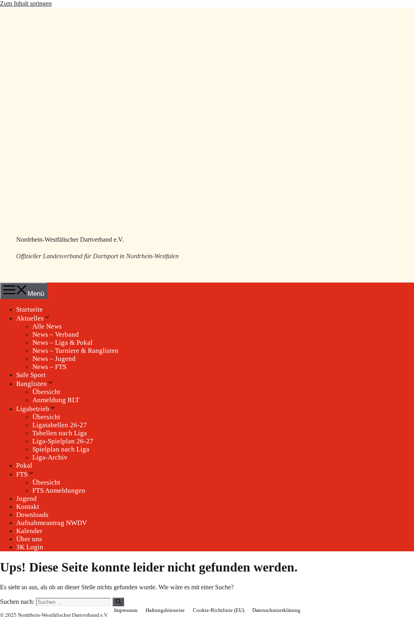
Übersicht (46, 392)
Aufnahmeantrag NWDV (51, 523)
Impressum (125, 610)
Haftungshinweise (165, 610)
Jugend (26, 498)
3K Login (29, 547)
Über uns (29, 539)
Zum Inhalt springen (26, 3)
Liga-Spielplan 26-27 (62, 441)
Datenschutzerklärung (276, 610)
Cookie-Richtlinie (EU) (218, 610)
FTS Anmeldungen (58, 490)
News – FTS (49, 367)
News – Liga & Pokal (62, 342)
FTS (21, 474)
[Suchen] (118, 601)
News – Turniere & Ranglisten (75, 350)
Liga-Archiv (50, 457)
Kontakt (27, 506)
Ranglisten (31, 384)
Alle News (47, 326)
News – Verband (55, 334)
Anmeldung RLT (55, 400)
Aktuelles (30, 318)
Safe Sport (31, 375)
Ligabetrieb (32, 409)
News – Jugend (54, 359)
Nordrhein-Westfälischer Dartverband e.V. (70, 239)
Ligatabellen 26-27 (59, 425)
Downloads (32, 515)
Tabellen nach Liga (59, 433)
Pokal (24, 465)
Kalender (29, 531)
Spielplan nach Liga (60, 449)
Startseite (29, 309)
